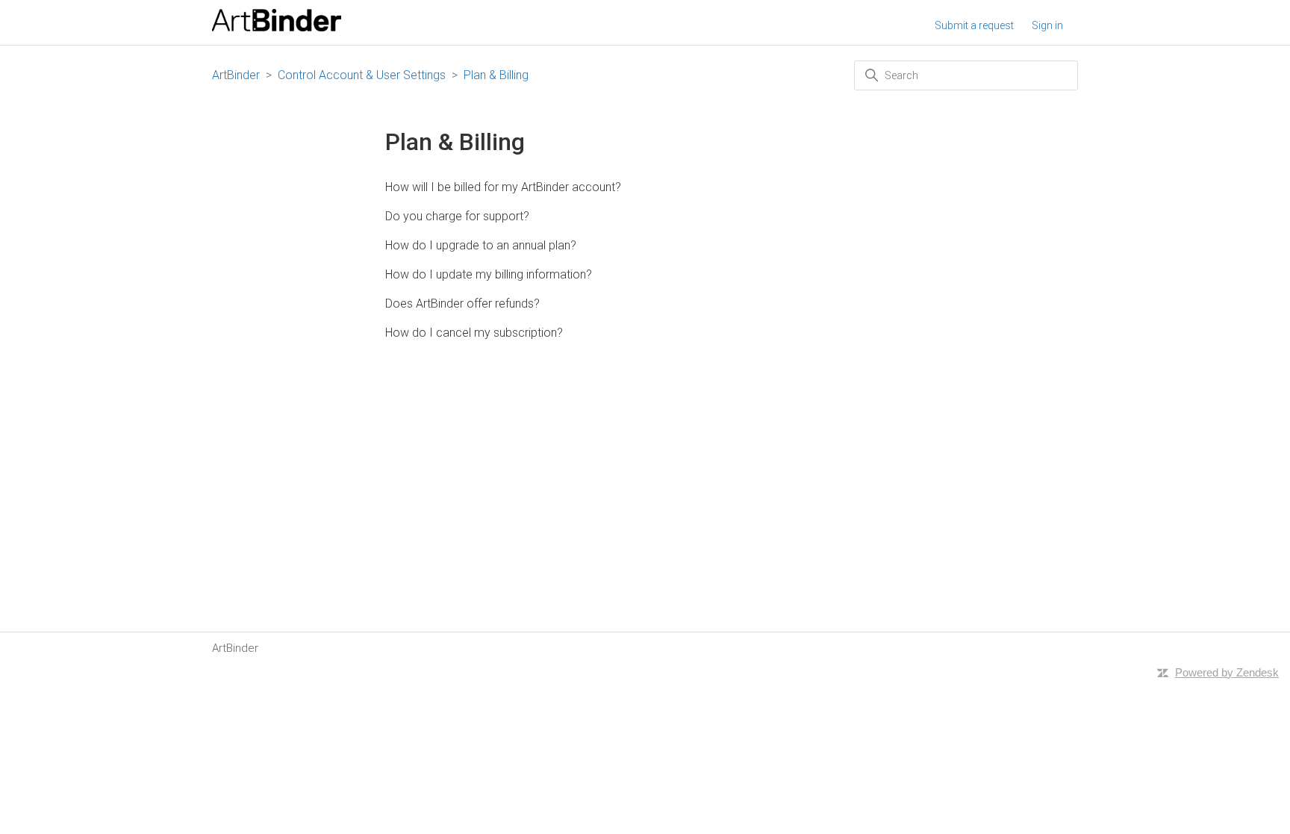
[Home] (276, 27)
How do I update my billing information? (488, 274)
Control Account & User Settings (362, 75)
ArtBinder (236, 75)
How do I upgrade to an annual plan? (480, 245)
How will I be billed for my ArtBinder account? (503, 187)
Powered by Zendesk (1227, 672)
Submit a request (974, 25)
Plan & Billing (496, 75)
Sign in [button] (1047, 25)
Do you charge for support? (457, 216)
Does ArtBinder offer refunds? (462, 303)
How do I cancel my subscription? (474, 333)
